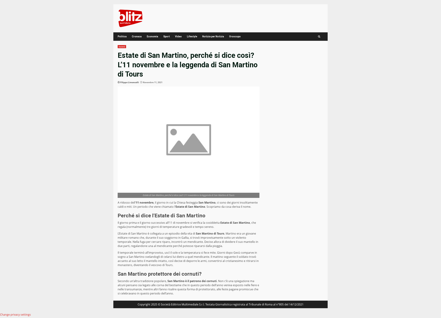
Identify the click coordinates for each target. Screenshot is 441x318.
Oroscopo (235, 36)
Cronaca (137, 36)
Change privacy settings (15, 314)
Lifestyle (192, 36)
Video (178, 36)
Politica (122, 36)
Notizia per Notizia (213, 36)
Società (122, 46)
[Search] (319, 36)
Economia (152, 36)
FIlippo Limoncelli (129, 82)
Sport (166, 36)
